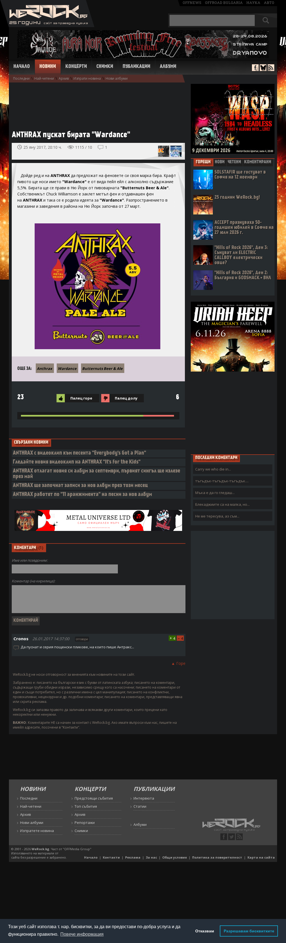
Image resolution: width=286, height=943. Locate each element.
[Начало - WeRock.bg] (47, 25)
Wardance (67, 368)
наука (253, 2)
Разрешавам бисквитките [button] (249, 931)
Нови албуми (117, 78)
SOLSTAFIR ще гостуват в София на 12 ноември (240, 175)
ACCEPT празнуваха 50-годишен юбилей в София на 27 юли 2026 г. (244, 227)
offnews (192, 2)
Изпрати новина (87, 78)
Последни (21, 78)
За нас (151, 857)
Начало (21, 66)
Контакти (111, 857)
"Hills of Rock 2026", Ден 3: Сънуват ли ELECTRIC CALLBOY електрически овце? (241, 255)
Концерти (76, 66)
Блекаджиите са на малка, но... (222, 504)
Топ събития (86, 806)
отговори (82, 639)
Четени (234, 162)
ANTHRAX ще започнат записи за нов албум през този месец (80, 485)
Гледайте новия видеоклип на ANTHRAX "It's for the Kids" (76, 462)
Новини (47, 66)
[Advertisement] (95, 103)
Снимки (104, 66)
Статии (140, 806)
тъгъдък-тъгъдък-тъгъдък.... (222, 480)
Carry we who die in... (213, 469)
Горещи (203, 162)
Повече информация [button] (82, 934)
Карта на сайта (261, 857)
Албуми (168, 66)
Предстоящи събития (94, 798)
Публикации (136, 66)
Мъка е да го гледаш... (215, 492)
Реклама (132, 857)
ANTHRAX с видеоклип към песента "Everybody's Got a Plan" (79, 453)
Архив (64, 78)
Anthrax (44, 368)
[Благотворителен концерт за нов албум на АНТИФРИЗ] (163, 151)
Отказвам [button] (204, 931)
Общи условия (174, 857)
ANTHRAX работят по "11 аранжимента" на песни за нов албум (82, 494)
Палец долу (126, 398)
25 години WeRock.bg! (237, 197)
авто (269, 2)
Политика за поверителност (217, 857)
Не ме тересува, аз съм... (217, 516)
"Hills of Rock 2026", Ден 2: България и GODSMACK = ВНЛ (242, 275)
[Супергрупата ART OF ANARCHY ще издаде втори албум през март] (176, 151)
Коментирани (257, 162)
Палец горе (81, 398)
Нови (220, 162)
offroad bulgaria (224, 2)
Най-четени (44, 78)
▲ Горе (178, 663)
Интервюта (144, 798)
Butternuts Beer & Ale (102, 368)
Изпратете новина (37, 830)
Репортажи (85, 822)
